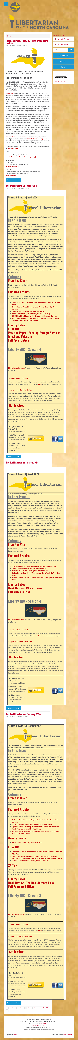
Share (18, 180)
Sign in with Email (62, 44)
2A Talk (12, 865)
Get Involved (16, 405)
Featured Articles (19, 292)
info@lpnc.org (44, 1023)
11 (37, 1007)
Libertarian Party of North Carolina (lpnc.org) (21, 157)
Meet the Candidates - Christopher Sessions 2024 (30, 571)
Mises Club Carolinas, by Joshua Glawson (27, 842)
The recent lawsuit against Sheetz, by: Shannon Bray (31, 314)
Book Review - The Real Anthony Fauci (31, 882)
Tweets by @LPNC (59, 35)
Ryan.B (8, 166)
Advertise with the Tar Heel (18, 378)
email (15, 1034)
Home (9, 36)
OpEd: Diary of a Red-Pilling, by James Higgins (29, 568)
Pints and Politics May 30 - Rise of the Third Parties (27, 42)
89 (43, 1007)
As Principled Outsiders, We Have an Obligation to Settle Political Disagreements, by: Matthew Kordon (35, 319)
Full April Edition (18, 340)
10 (34, 1007)
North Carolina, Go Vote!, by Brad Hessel (26, 829)
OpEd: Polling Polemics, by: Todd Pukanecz (28, 311)
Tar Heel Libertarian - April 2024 (21, 186)
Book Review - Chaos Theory (25, 588)
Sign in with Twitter (62, 39)
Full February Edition (21, 886)
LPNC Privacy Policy (39, 1025)
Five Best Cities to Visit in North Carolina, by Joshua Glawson (34, 566)
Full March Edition (19, 592)
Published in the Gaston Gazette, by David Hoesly (30, 861)
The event (9, 93)
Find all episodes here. (16, 368)
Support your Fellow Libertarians (20, 390)
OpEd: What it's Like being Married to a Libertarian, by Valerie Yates (36, 827)
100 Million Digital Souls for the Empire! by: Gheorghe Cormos (34, 316)
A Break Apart (67, 1034)
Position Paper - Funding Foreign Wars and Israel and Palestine (34, 334)
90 (47, 1007)
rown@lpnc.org (15, 166)
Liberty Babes (16, 325)
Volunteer (63, 61)
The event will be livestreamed (16, 137)
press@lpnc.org (11, 175)
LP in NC (13, 847)
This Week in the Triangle (35, 139)
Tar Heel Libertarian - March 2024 (22, 462)
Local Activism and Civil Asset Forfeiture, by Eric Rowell (32, 824)
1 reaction (10, 180)
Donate (63, 67)
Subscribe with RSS (63, 81)
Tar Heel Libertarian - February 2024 (23, 714)
